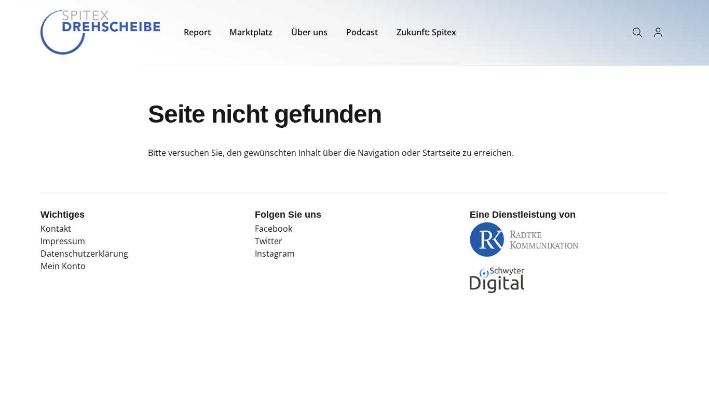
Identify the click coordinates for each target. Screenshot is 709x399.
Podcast (362, 32)
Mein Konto (63, 266)
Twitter (268, 241)
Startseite (441, 152)
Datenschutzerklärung (84, 253)
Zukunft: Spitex (426, 32)
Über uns (309, 32)
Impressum (62, 241)
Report (197, 32)
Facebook (273, 228)
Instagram (275, 253)
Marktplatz (250, 32)
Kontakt (55, 228)
